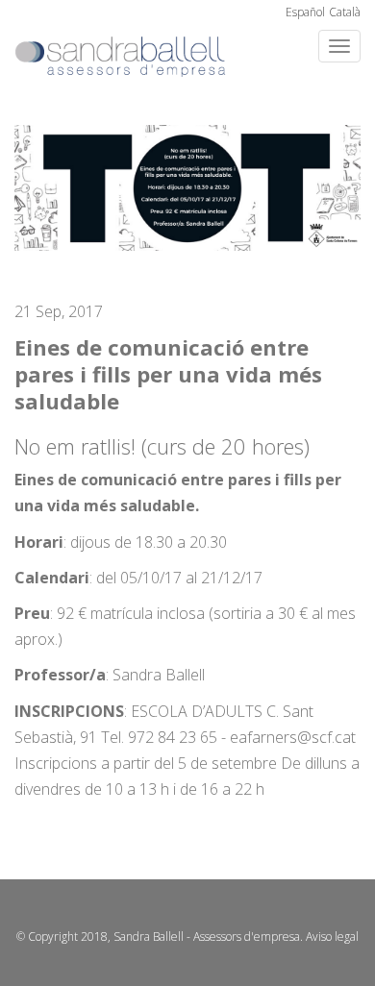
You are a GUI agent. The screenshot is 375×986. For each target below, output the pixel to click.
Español (305, 12)
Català (345, 12)
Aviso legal (332, 936)
